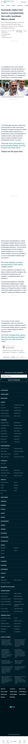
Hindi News (17, 629)
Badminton (3, 548)
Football (16, 548)
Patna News (4, 439)
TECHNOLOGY (4, 541)
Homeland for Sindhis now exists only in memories (20, 668)
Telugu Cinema (17, 623)
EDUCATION (4, 467)
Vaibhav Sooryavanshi (6, 604)
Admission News (5, 470)
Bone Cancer (6, 357)
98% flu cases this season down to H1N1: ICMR (19, 662)
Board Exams (17, 470)
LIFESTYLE (3, 479)
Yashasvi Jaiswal (4, 413)
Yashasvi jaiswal (17, 601)
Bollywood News (5, 448)
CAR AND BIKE (4, 537)
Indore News (4, 431)
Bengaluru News (5, 422)
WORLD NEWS (4, 394)
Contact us (12, 689)
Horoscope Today (18, 611)
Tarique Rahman (18, 596)
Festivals (16, 485)
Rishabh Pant (17, 413)
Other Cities (17, 441)
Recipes (16, 487)
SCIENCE (3, 525)
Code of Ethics (22, 694)
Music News (4, 451)
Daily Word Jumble (5, 582)
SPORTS (3, 545)
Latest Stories (5, 637)
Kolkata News (4, 433)
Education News (18, 475)
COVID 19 (3, 573)
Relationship (4, 490)
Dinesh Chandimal (5, 416)
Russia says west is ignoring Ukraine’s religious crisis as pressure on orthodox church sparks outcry (7, 642)
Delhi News (3, 428)
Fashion (2, 485)
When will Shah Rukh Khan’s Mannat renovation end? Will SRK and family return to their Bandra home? (7, 680)
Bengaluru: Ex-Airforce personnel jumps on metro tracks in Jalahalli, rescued (12, 264)
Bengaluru (19, 357)
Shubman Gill (17, 407)
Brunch (16, 482)
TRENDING (3, 501)
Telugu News (4, 629)
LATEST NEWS (4, 390)
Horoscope (3, 463)
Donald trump (4, 596)
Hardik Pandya (17, 410)
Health (2, 487)
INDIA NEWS (4, 398)
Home (2, 5)
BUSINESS (3, 505)
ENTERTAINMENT (5, 445)
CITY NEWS (4, 420)
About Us (3, 689)
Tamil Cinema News (18, 451)
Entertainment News (6, 626)
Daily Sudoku (4, 580)
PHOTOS (3, 509)
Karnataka (13, 357)
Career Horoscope (18, 608)
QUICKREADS (4, 569)
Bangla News (17, 626)
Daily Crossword (18, 580)
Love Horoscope (5, 611)
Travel (15, 490)
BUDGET (3, 517)
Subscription (4, 694)
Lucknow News (17, 433)
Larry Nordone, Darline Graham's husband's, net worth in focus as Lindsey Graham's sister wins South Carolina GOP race (20, 653)
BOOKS (3, 557)
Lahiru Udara (17, 416)
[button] (2, 2)
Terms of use (22, 689)
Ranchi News (4, 441)
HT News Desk (6, 34)
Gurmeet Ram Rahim (6, 599)
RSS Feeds (12, 697)
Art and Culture (4, 482)
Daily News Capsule (6, 376)
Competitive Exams (5, 473)
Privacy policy (4, 691)
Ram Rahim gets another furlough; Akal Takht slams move (7, 662)
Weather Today (13, 691)
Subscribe (23, 2)
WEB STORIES (4, 497)
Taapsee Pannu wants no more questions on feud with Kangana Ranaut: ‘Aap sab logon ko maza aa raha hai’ (7, 670)
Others (2, 553)
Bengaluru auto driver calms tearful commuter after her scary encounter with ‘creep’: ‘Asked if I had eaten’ (20, 680)
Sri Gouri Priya (4, 608)
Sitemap (3, 697)
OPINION (3, 529)
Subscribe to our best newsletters (14, 372)
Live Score (3, 407)
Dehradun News (18, 425)
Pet (1, 493)
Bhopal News (17, 422)
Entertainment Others (19, 456)
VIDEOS (3, 513)
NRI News (3, 631)
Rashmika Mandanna (6, 601)
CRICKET (3, 402)
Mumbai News (4, 436)
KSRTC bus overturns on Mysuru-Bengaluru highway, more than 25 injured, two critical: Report (13, 145)
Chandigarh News (5, 425)
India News (20, 5)
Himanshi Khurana (18, 599)
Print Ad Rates (13, 694)
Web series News (5, 456)
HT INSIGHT (4, 561)
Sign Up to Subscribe (14, 380)
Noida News (17, 436)
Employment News (18, 473)
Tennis (15, 550)
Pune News (16, 439)
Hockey (2, 550)
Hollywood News (18, 448)
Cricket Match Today (19, 405)
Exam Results (4, 475)
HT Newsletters (22, 691)
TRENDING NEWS (5, 590)
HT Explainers (17, 631)
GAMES (3, 577)
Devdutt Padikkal (5, 410)
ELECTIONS (4, 565)
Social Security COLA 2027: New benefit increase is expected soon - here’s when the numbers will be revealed (20, 643)
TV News (16, 454)
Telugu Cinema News (6, 454)
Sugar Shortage (17, 593)
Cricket (13, 5)
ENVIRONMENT (5, 521)
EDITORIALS (4, 533)
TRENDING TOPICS (5, 615)
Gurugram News (18, 428)
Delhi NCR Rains (5, 593)
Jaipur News (17, 431)
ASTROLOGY (4, 460)
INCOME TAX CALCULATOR (8, 586)
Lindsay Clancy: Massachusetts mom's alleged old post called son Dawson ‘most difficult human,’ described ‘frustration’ (7, 653)
